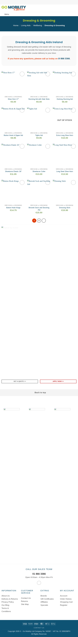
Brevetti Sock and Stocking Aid (39, 209)
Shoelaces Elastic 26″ (13, 171)
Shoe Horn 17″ (13, 99)
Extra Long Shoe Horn (64, 135)
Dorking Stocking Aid (65, 99)
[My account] (72, 8)
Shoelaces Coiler (38, 171)
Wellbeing (37, 25)
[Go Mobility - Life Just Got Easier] (14, 8)
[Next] (44, 221)
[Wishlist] (69, 8)
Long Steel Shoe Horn (64, 171)
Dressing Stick (64, 208)
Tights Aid (39, 135)
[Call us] (39, 583)
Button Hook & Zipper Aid (13, 135)
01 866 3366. (64, 58)
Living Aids (26, 25)
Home (15, 25)
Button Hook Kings (13, 208)
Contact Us (39, 628)
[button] (75, 8)
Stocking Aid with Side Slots (39, 99)
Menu (6, 14)
